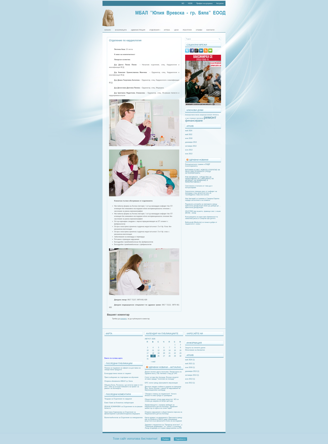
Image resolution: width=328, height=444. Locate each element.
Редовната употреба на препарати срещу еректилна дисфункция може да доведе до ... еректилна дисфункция (203, 205)
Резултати (187, 30)
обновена (216, 115)
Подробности (180, 439)
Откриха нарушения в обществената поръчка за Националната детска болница (163, 413)
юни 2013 (188, 154)
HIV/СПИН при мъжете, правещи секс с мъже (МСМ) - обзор (203, 212)
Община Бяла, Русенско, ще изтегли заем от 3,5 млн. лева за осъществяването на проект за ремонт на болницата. (123, 386)
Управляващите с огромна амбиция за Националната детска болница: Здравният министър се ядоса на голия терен (161, 406)
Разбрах (165, 439)
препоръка (199, 118)
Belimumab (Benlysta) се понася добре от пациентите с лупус (201, 223)
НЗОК (190, 3)
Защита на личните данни (195, 348)
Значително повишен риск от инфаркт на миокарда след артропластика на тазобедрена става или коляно (201, 193)
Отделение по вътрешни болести (123, 407)
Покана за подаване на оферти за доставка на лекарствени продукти (122, 369)
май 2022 (188, 134)
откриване (192, 118)
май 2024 (188, 131)
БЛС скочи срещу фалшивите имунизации (161, 383)
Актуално (220, 3)
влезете (123, 319)
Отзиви (199, 30)
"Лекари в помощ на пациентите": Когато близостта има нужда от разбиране (160, 394)
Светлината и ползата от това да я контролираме (198, 186)
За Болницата (121, 30)
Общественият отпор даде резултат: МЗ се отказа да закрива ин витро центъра (162, 400)
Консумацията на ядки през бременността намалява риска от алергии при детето (201, 217)
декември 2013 (191, 142)
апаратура (203, 115)
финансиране (194, 120)
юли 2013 (188, 150)
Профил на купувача (204, 3)
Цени (176, 30)
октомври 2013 (190, 146)
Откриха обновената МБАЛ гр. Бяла (118, 381)
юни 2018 (188, 138)
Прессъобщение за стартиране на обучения (121, 377)
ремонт (210, 117)
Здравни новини (198, 160)
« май (153, 362)
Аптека (167, 30)
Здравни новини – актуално (164, 367)
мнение (209, 115)
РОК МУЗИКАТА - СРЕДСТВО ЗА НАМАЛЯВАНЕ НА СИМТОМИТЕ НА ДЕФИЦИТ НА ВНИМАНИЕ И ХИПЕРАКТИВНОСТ (199, 179)
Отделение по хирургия (123, 399)
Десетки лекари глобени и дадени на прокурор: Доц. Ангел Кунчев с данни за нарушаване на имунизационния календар (163, 388)
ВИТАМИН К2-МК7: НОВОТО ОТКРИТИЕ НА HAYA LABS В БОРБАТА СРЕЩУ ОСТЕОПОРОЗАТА (202, 171)
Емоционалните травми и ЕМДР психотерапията (197, 165)
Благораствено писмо (192, 115)
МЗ (183, 3)
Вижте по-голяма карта (113, 358)
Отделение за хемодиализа (131, 417)
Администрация (138, 30)
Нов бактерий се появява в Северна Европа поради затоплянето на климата (202, 199)
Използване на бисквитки (195, 350)
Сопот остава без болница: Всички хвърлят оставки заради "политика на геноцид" (162, 378)
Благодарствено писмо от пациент (117, 373)
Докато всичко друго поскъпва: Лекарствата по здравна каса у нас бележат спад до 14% (163, 372)
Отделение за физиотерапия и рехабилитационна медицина (122, 413)
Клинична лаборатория (125, 403)
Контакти (210, 30)
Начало (107, 30)
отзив (187, 118)
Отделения (154, 30)
